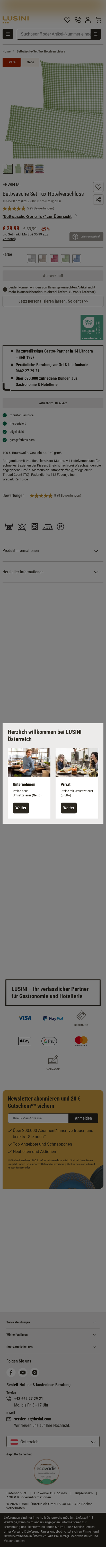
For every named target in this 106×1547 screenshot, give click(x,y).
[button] (29, 783)
